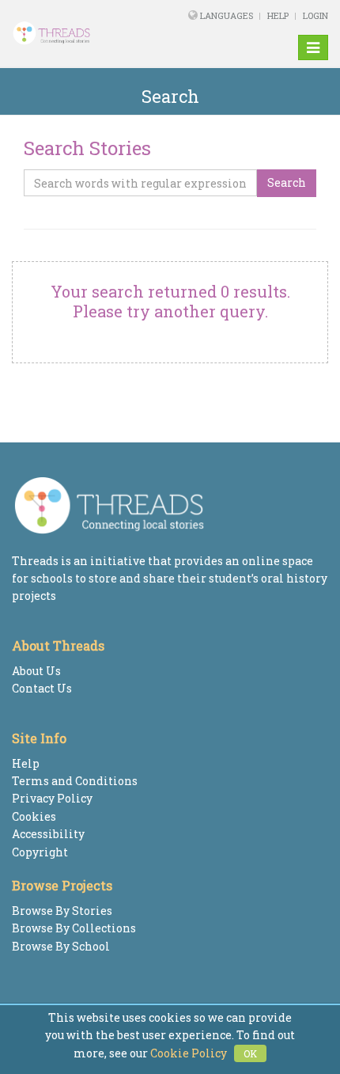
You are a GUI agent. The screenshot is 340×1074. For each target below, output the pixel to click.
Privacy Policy (52, 798)
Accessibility (48, 833)
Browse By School (61, 946)
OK (250, 1053)
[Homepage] (69, 33)
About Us (36, 670)
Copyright (40, 852)
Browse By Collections (74, 927)
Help (278, 15)
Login (315, 15)
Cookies (34, 816)
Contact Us (42, 688)
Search (286, 182)
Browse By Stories (62, 910)
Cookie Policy (188, 1053)
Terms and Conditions (75, 780)
